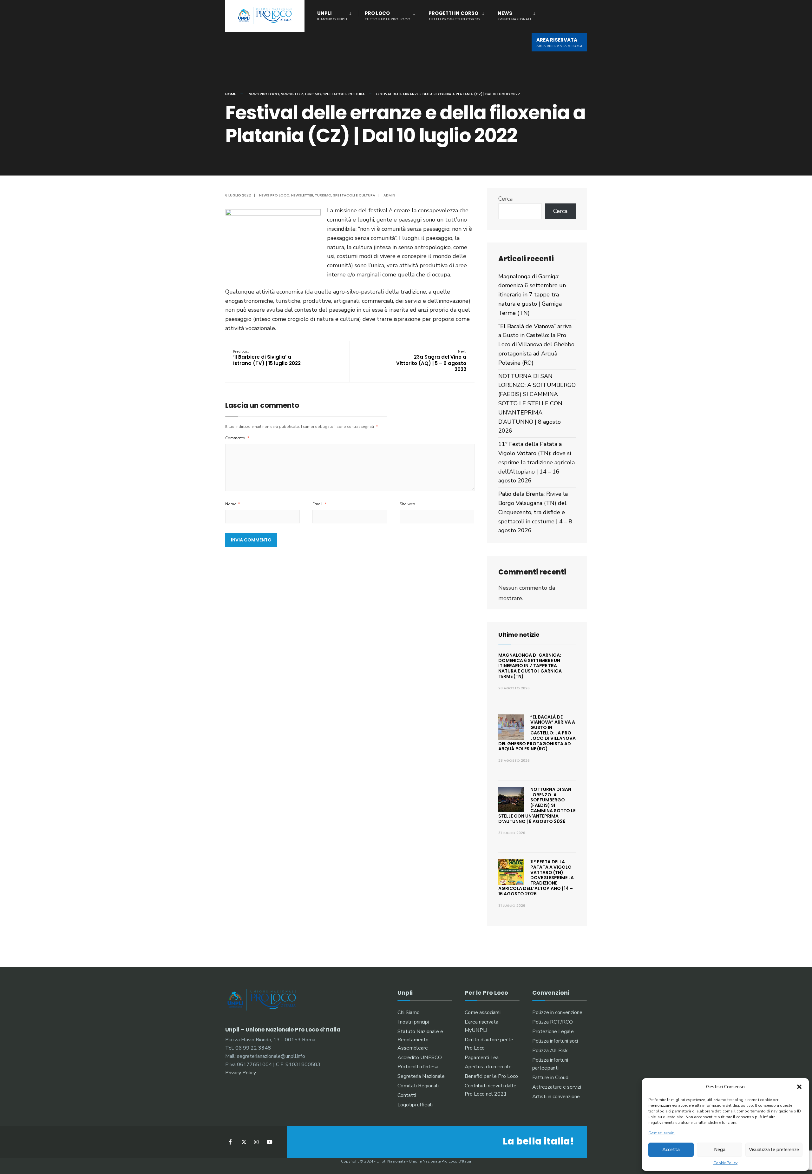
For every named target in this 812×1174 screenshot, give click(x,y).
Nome (232, 504)
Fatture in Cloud (550, 1077)
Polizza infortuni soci (555, 1041)
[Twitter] (243, 1141)
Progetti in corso (454, 16)
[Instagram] (256, 1141)
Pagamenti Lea (482, 1057)
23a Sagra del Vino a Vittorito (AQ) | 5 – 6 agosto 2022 (431, 361)
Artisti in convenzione (556, 1096)
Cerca (505, 198)
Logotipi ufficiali (415, 1104)
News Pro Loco (264, 93)
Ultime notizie (519, 635)
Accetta (671, 1149)
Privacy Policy (240, 1072)
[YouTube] (268, 1141)
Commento (237, 438)
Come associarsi (483, 1012)
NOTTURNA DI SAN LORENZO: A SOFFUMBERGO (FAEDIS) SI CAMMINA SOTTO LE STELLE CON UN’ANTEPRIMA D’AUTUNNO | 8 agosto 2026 (537, 403)
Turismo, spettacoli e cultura (334, 93)
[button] (799, 1087)
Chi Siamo (408, 1012)
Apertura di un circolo (488, 1066)
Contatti (406, 1095)
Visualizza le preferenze (774, 1149)
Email (319, 504)
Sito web (407, 504)
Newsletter (292, 93)
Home (230, 93)
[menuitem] (337, 14)
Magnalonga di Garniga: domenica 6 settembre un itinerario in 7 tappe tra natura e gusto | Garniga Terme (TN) (532, 295)
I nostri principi (413, 1021)
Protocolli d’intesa (417, 1066)
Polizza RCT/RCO (552, 1021)
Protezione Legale (553, 1031)
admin (389, 195)
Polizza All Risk (550, 1050)
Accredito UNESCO (419, 1057)
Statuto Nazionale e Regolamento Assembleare (420, 1039)
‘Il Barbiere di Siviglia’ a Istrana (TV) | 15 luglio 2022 (267, 358)
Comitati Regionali (418, 1085)
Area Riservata (559, 42)
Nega (719, 1149)
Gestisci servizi (661, 1133)
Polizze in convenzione (557, 1012)
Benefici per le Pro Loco (491, 1076)
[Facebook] (230, 1141)
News (514, 16)
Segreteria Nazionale (421, 1076)
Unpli (332, 16)
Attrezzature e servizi (556, 1087)
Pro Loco (388, 16)
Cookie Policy (725, 1162)
